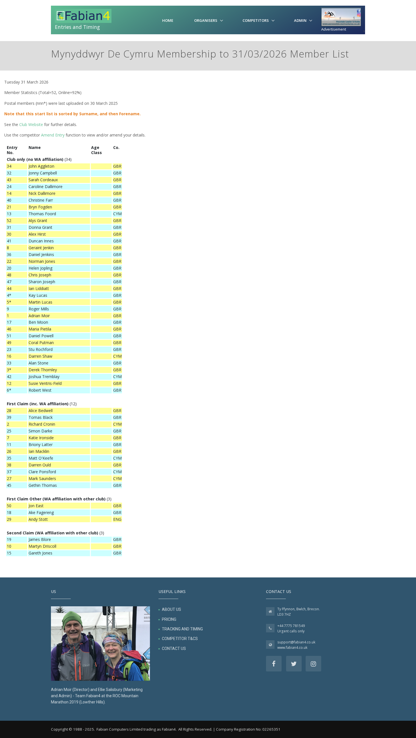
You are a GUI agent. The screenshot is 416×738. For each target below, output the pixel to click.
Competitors (256, 20)
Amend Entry (53, 135)
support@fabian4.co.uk (296, 642)
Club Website (31, 124)
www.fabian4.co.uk (292, 647)
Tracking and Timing (182, 629)
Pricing (169, 619)
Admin (300, 20)
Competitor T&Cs (180, 638)
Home (167, 20)
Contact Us (174, 648)
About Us (171, 609)
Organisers (205, 20)
